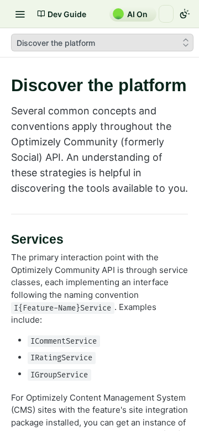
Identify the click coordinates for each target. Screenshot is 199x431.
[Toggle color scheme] (184, 14)
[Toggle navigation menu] (20, 14)
